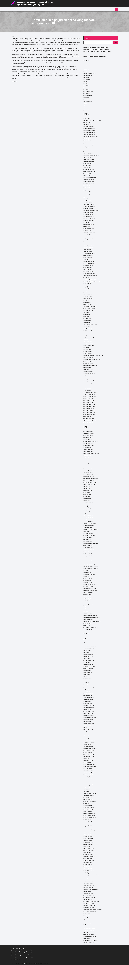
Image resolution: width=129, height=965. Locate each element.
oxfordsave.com (87, 196)
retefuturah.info (87, 811)
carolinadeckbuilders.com (90, 482)
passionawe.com (87, 353)
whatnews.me (87, 834)
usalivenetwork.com (88, 149)
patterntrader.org (88, 298)
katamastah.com (88, 310)
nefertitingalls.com (88, 664)
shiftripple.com (87, 367)
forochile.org (86, 519)
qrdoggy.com (87, 286)
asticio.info (86, 316)
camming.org (87, 650)
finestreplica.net (87, 805)
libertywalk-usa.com (88, 433)
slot (16, 81)
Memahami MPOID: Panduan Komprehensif (94, 56)
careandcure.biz (87, 333)
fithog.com (86, 552)
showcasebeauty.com (89, 476)
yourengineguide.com (89, 885)
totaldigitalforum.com (89, 905)
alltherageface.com (88, 920)
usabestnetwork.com (89, 169)
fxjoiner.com (86, 916)
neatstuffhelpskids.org (89, 515)
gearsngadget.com (88, 754)
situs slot (49, 9)
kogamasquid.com (88, 619)
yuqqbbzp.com (87, 744)
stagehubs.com (87, 638)
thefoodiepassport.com (89, 588)
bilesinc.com (86, 501)
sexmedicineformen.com (90, 365)
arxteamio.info (87, 320)
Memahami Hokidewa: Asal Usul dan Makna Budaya (97, 51)
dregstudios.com (87, 513)
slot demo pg (86, 93)
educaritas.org (87, 670)
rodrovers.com (87, 734)
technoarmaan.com (88, 907)
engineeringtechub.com (89, 253)
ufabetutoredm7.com (89, 412)
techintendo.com (88, 713)
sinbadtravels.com (88, 163)
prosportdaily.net (88, 842)
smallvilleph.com (87, 507)
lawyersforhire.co (88, 212)
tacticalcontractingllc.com (90, 380)
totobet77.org (87, 390)
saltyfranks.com (87, 490)
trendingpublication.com (89, 392)
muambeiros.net (87, 537)
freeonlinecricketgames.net (90, 529)
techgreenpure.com (88, 715)
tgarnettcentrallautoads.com (91, 453)
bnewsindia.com (87, 862)
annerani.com (87, 492)
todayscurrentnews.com (89, 386)
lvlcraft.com (86, 728)
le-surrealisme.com (88, 474)
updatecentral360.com (89, 308)
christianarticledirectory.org (90, 627)
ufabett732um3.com (88, 822)
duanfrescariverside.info (89, 801)
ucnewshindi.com (88, 153)
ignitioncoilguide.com (88, 934)
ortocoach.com (87, 351)
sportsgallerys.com (88, 245)
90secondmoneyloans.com (90, 730)
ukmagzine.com (87, 165)
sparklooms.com (87, 378)
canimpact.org (87, 597)
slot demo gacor (87, 101)
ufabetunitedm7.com (89, 406)
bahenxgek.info (87, 141)
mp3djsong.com (87, 439)
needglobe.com (87, 349)
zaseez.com (86, 658)
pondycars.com (87, 869)
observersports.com (88, 204)
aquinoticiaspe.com (88, 208)
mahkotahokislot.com (89, 273)
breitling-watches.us (88, 451)
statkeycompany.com (89, 480)
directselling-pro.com (89, 928)
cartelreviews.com (88, 719)
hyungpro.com (87, 231)
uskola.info (86, 824)
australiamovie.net (88, 435)
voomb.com (86, 259)
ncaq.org (85, 677)
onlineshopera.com (88, 681)
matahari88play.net (88, 216)
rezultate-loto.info (88, 768)
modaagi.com (87, 505)
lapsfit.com (86, 758)
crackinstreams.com (88, 750)
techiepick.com (87, 864)
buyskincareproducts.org (90, 615)
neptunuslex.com (88, 443)
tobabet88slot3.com (88, 384)
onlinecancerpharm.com (90, 275)
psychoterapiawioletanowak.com (92, 359)
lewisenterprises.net (88, 685)
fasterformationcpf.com (89, 177)
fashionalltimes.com (88, 903)
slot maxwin (28, 953)
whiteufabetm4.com (88, 795)
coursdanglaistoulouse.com (90, 441)
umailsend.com (87, 173)
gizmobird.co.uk (87, 437)
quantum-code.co (88, 832)
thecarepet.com (87, 124)
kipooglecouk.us (87, 582)
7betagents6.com (88, 746)
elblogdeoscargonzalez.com (90, 543)
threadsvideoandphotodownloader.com (94, 145)
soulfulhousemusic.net (89, 376)
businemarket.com (88, 214)
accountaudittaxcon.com (90, 325)
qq (84, 106)
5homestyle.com (87, 629)
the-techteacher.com (89, 899)
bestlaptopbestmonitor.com (91, 554)
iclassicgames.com (88, 198)
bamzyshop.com (87, 867)
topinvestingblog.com (89, 484)
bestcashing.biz (87, 531)
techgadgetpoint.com (89, 261)
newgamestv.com (88, 243)
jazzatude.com (87, 494)
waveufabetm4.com (88, 789)
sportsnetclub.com (88, 192)
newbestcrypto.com (88, 194)
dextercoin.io (86, 625)
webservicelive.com (88, 942)
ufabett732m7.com (88, 850)
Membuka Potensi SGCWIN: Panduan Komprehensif (96, 49)
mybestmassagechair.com (90, 568)
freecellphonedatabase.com (91, 155)
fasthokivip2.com (87, 202)
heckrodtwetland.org (89, 564)
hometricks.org (87, 341)
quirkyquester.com (88, 363)
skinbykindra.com (88, 918)
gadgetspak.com (87, 752)
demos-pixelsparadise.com (90, 464)
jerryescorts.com (88, 255)
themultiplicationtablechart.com (92, 621)
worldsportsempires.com (90, 306)
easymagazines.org (88, 337)
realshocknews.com (88, 290)
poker (18, 959)
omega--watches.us (88, 449)
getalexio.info (86, 322)
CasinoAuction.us (87, 580)
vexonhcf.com (87, 462)
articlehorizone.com (88, 742)
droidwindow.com (88, 854)
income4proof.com (88, 668)
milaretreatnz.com (88, 503)
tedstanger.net (87, 820)
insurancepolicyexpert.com (90, 478)
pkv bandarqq (87, 110)
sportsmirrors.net (88, 247)
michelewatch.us (87, 447)
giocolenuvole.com (88, 693)
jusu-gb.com (86, 122)
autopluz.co (86, 458)
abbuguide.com (87, 703)
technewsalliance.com (89, 815)
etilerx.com (86, 803)
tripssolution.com (88, 736)
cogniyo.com (86, 335)
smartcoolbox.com (88, 371)
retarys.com (86, 175)
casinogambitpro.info (89, 130)
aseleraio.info (86, 314)
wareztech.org (87, 167)
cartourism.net (87, 601)
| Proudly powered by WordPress (39, 963)
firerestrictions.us (88, 533)
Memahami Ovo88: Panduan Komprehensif (94, 54)
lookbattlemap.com (88, 181)
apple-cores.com (88, 603)
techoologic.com (87, 873)
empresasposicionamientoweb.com (93, 909)
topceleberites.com (88, 775)
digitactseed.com (88, 726)
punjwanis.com (87, 118)
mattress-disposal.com (89, 280)
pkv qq (85, 71)
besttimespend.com (88, 331)
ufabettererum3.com (89, 394)
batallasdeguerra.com (89, 511)
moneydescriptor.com (89, 218)
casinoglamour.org (88, 623)
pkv (84, 99)
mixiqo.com (86, 347)
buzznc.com (86, 914)
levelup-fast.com (88, 760)
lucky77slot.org (87, 269)
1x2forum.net (86, 640)
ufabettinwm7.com (88, 400)
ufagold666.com (87, 858)
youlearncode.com (88, 699)
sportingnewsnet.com (89, 233)
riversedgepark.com (88, 656)
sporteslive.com (87, 237)
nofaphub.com (87, 662)
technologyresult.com (89, 705)
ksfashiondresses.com (89, 296)
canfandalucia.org (88, 883)
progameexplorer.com (89, 924)
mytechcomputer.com (89, 936)
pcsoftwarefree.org (88, 687)
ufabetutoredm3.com (89, 410)
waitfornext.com (87, 828)
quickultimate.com (88, 361)
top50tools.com (87, 486)
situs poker (86, 69)
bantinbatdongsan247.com (90, 136)
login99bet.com (87, 642)
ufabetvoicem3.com (88, 787)
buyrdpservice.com (88, 184)
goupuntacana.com (88, 654)
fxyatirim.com (87, 701)
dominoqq (86, 97)
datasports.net (87, 249)
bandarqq (13, 949)
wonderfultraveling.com (89, 523)
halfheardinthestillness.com (90, 566)
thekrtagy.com (87, 891)
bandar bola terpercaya (89, 73)
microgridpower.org (88, 345)
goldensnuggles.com (88, 179)
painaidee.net (87, 222)
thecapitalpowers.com (89, 382)
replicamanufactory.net (89, 766)
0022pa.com (86, 496)
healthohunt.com (88, 809)
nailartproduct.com (88, 723)
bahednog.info (87, 139)
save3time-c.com (88, 460)
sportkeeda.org (87, 329)
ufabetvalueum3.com (89, 781)
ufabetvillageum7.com (89, 785)
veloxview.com (87, 416)
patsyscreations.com (89, 666)
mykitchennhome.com (89, 584)
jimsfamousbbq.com (88, 431)
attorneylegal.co (87, 257)
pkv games (20, 951)
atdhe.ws (85, 562)
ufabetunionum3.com (89, 779)
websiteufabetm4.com (89, 793)
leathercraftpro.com (89, 343)
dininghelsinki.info (88, 799)
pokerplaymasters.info (89, 132)
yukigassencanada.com (89, 740)
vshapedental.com (88, 881)
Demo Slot (30, 9)
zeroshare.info (87, 498)
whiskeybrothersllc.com (89, 421)
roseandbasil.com (88, 558)
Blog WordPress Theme (17, 963)
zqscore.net (86, 312)
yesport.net (86, 186)
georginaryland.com (88, 556)
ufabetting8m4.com (88, 777)
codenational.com (88, 922)
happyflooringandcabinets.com (91, 282)
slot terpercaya (87, 75)
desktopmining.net (88, 609)
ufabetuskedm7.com (88, 408)
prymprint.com (87, 327)
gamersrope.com (88, 157)
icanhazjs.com (87, 594)
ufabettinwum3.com (88, 402)
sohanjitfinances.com (89, 374)
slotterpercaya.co (88, 369)
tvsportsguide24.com (89, 263)
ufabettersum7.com (88, 398)
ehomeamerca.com (88, 711)
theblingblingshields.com (90, 239)
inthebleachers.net (88, 611)
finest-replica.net (88, 838)
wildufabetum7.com (88, 423)
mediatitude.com (87, 466)
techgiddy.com (87, 147)
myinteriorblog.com (88, 860)
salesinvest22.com (88, 844)
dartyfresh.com (87, 683)
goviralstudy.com (88, 599)
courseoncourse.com (89, 134)
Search (87, 38)
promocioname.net (88, 525)
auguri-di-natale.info (88, 445)
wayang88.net (87, 791)
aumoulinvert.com (88, 586)
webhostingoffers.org (89, 707)
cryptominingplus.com (89, 206)
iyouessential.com (88, 695)
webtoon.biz (86, 226)
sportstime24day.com (89, 235)
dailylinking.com (87, 689)
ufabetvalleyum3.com (89, 414)
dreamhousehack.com (89, 897)
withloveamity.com (88, 697)
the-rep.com (86, 488)
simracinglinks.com (88, 470)
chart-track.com (88, 521)
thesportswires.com (88, 228)
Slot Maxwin (40, 9)
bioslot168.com (87, 938)
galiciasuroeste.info (88, 509)
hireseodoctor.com (88, 756)
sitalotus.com (87, 302)
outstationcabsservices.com (90, 889)
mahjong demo (87, 79)
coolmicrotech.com (88, 895)
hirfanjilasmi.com (87, 339)
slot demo (86, 77)
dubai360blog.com (88, 267)
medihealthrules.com (89, 877)
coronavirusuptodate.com (90, 748)
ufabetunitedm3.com (89, 404)
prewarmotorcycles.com (90, 468)
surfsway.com (87, 721)
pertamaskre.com (88, 143)
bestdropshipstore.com (89, 717)
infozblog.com (87, 539)
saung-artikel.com (88, 200)
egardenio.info (87, 318)
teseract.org (86, 846)
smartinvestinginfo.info (89, 813)
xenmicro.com (87, 679)
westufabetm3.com (88, 418)
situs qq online (87, 65)
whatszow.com (87, 709)
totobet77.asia (87, 388)
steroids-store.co (88, 547)
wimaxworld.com (87, 527)
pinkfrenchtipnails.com (89, 241)
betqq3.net (86, 576)
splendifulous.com (88, 771)
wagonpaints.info (87, 826)
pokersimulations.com (89, 764)
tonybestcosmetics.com (89, 912)
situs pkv (85, 67)
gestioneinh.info (87, 840)
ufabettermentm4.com (89, 396)
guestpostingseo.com (89, 128)
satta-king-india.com (89, 738)
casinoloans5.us (87, 578)
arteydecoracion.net (88, 550)
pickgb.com (86, 292)
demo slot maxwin (88, 91)
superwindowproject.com (90, 590)
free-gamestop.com (88, 161)
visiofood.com (87, 852)
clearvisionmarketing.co (89, 830)
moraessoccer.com (88, 517)
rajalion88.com (87, 652)
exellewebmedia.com (89, 159)
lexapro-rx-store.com (89, 613)
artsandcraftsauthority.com (90, 940)
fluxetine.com (87, 572)
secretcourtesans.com (89, 644)
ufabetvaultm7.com (88, 783)
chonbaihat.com (87, 541)
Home (12, 9)
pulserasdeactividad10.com (90, 605)
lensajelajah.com (87, 672)
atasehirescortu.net (88, 251)
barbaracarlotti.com (88, 607)
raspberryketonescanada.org (91, 875)
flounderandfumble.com (89, 807)
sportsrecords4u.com (89, 773)
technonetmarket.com (89, 818)
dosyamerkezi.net (88, 472)
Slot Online (21, 9)
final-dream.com (87, 836)
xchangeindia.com (88, 893)
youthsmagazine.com (89, 220)
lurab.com (86, 932)
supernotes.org (87, 304)
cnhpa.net (86, 300)
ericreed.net (86, 570)
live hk (85, 83)
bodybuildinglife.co (88, 284)
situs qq (85, 104)
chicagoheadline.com (89, 648)
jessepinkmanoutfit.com (89, 171)
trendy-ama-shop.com (89, 848)
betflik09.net (86, 674)
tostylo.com (86, 188)
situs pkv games (87, 95)
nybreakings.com (88, 887)
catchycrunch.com (88, 660)
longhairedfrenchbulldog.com (91, 210)
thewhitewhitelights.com (89, 560)
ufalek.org (86, 277)
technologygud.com (88, 288)
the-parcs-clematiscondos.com (92, 120)
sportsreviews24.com (89, 265)
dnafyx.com (86, 691)
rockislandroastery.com (89, 926)
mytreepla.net (87, 762)
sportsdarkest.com (88, 224)
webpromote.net (88, 545)
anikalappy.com (87, 797)
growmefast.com (88, 271)
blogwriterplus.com (88, 126)
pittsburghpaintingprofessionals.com (93, 355)
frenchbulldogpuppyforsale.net (91, 617)
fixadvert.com (87, 456)
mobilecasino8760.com (89, 574)
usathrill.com (86, 879)
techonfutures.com (88, 871)
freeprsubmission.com (89, 856)
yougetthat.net (87, 190)
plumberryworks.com (89, 357)
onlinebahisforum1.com (89, 646)
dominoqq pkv (21, 949)
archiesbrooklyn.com (89, 535)
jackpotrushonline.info (89, 151)
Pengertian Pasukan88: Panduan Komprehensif (95, 47)
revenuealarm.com (88, 930)
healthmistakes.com (88, 294)
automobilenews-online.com (91, 901)
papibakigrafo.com (88, 592)
